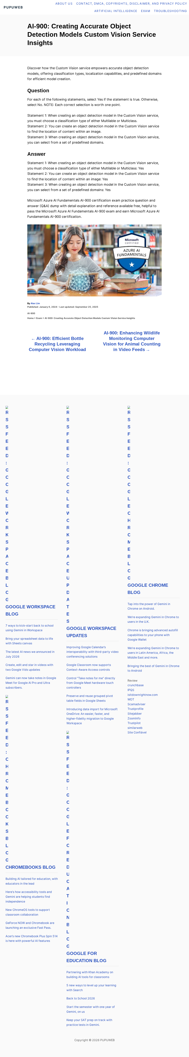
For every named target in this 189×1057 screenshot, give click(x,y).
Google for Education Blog (86, 957)
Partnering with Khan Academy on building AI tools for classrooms (89, 974)
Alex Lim (35, 303)
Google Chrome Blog (148, 589)
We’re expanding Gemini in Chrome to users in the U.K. (153, 619)
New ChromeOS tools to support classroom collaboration (28, 912)
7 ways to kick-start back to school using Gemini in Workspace (30, 628)
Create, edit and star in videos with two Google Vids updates (29, 667)
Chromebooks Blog (31, 867)
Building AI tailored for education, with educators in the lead (32, 881)
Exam (39, 318)
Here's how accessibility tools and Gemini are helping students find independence (29, 896)
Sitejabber (135, 713)
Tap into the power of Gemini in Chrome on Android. (149, 606)
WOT (131, 699)
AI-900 (31, 313)
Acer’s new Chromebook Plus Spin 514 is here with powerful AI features (32, 938)
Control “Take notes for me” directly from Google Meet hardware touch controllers (90, 682)
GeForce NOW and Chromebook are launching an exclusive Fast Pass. (30, 925)
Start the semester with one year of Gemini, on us (90, 1009)
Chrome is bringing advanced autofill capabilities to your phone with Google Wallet (153, 634)
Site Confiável (137, 732)
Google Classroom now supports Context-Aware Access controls (88, 667)
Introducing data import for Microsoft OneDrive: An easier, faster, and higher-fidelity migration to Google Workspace (92, 716)
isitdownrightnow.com (143, 695)
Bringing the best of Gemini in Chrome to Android (153, 668)
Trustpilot (134, 723)
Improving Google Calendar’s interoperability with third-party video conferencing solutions (92, 651)
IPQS (131, 690)
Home (30, 318)
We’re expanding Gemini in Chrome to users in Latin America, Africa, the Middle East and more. (153, 652)
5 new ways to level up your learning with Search (91, 988)
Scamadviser (136, 704)
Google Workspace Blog (30, 610)
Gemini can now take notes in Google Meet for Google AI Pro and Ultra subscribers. (31, 682)
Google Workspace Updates (91, 632)
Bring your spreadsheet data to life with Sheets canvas (29, 641)
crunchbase (136, 685)
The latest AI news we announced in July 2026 (30, 654)
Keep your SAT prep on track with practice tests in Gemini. (89, 1022)
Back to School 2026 (80, 998)
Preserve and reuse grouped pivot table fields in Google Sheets (89, 698)
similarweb (135, 728)
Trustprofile (135, 709)
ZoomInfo (134, 718)
